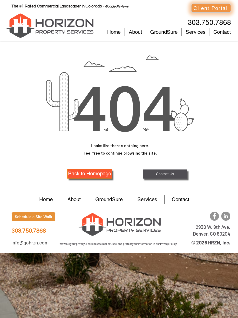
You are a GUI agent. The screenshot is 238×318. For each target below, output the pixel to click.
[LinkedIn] (225, 216)
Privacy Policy (168, 243)
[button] (89, 174)
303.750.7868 (209, 22)
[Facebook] (214, 216)
